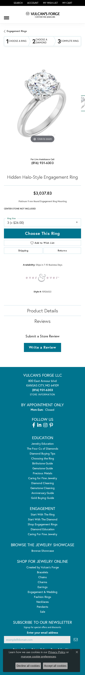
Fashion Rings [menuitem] (42, 597)
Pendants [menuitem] (42, 607)
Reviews (42, 321)
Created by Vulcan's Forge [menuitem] (42, 567)
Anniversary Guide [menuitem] (42, 493)
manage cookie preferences (38, 656)
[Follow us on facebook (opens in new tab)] (33, 425)
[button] (18, 3)
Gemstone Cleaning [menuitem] (42, 488)
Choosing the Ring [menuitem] (42, 458)
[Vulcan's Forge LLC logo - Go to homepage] (42, 14)
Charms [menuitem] (42, 582)
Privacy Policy (56, 652)
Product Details (42, 310)
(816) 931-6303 (42, 163)
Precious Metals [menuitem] (42, 473)
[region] (42, 105)
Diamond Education (43, 529)
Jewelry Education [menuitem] (42, 443)
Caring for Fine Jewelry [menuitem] (42, 478)
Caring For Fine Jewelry (42, 534)
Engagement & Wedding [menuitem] (42, 592)
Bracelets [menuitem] (42, 572)
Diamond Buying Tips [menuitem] (42, 453)
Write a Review (42, 347)
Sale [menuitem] (42, 611)
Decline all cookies (28, 665)
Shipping (23, 250)
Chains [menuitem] (42, 577)
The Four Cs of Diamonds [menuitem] (42, 448)
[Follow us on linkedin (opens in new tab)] (39, 425)
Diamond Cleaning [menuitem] (42, 483)
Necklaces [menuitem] (42, 602)
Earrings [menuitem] (43, 587)
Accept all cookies (55, 665)
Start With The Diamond (42, 519)
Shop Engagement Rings (43, 524)
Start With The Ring (43, 514)
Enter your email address (42, 632)
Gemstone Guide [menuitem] (42, 468)
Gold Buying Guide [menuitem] (42, 498)
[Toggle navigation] (6, 16)
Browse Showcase (42, 551)
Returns (62, 250)
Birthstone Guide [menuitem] (42, 463)
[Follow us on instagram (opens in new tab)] (45, 425)
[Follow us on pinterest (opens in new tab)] (51, 425)
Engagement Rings (17, 31)
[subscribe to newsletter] (75, 639)
